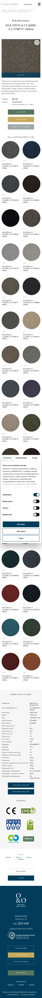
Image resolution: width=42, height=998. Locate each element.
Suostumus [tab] (7, 458)
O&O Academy (21, 973)
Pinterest (18, 857)
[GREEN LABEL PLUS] (21, 58)
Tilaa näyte (21, 112)
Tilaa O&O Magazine (21, 961)
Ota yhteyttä (21, 955)
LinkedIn (8, 857)
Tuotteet (4, 10)
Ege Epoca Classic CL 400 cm (26, 10)
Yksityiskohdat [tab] (21, 458)
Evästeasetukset (13, 994)
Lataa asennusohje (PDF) (21, 792)
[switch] (36, 501)
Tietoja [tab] (34, 458)
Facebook (28, 857)
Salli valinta (21, 531)
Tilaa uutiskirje (21, 948)
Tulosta (21, 878)
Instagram (10, 985)
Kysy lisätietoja (21, 119)
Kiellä (21, 538)
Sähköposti (21, 859)
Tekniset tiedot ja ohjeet (21, 127)
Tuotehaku (28, 4)
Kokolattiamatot (12, 10)
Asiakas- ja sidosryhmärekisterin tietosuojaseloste (19, 992)
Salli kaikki (21, 524)
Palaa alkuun (21, 871)
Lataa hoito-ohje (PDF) (21, 785)
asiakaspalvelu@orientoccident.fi (20, 929)
